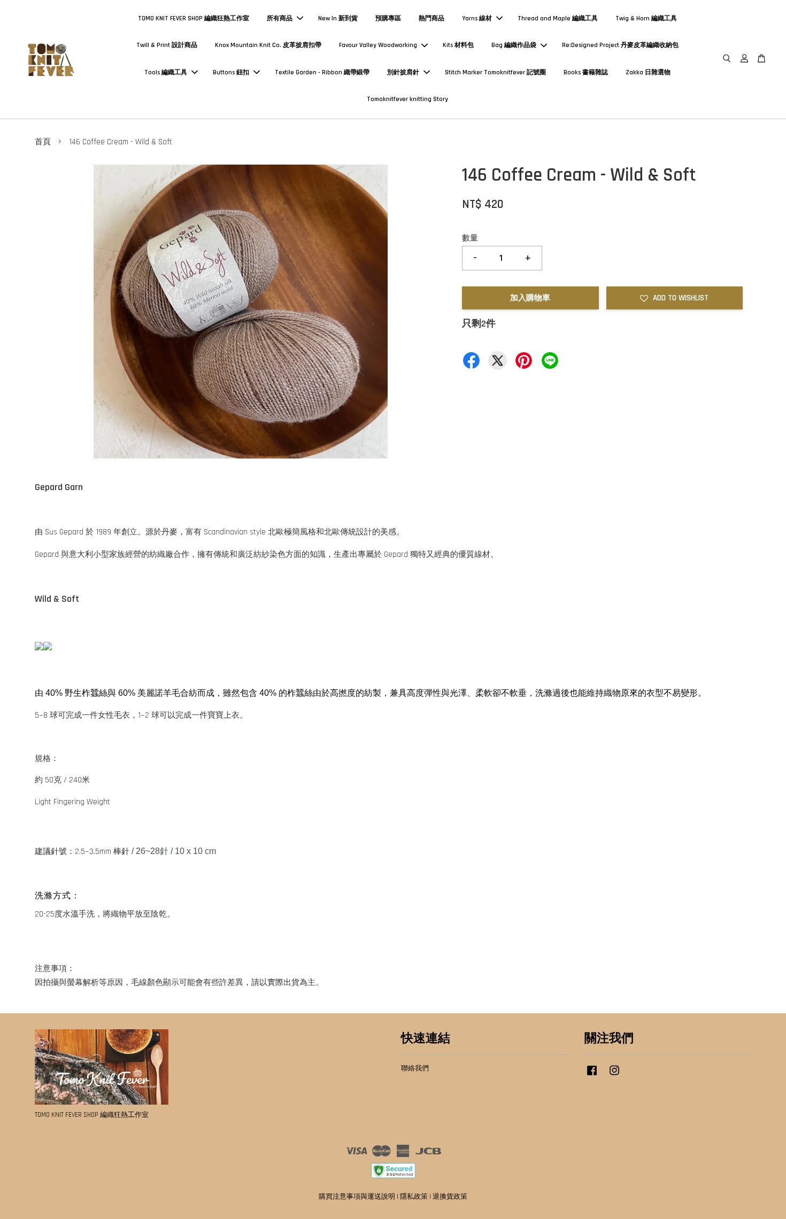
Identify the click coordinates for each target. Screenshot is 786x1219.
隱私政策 (414, 1196)
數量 (470, 238)
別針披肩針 (403, 72)
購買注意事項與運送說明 (357, 1196)
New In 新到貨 (338, 18)
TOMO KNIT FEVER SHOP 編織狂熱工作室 (193, 18)
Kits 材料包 (458, 45)
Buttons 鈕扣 (231, 72)
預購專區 (388, 18)
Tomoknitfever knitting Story (407, 99)
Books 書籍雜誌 (586, 72)
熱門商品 (431, 18)
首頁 (43, 142)
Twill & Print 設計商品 (166, 45)
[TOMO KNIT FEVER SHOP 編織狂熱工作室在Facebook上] (591, 1076)
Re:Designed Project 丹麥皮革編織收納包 (620, 45)
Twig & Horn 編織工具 (646, 18)
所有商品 (279, 18)
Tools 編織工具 (165, 72)
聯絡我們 (415, 1068)
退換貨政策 (450, 1196)
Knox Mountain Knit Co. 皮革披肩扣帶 (268, 45)
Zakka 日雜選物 (648, 72)
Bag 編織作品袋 (513, 45)
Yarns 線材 (477, 18)
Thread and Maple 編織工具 (558, 18)
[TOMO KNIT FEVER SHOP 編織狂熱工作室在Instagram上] (614, 1076)
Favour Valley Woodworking (378, 45)
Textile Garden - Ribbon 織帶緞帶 (322, 72)
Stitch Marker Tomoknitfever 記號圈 (495, 72)
